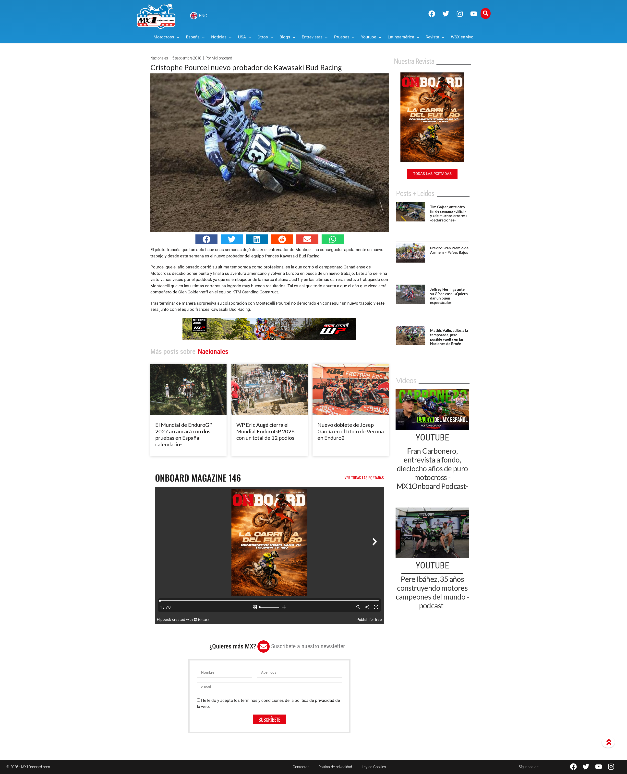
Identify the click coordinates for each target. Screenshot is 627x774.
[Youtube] (474, 14)
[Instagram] (460, 14)
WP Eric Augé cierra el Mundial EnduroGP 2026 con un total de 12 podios (265, 431)
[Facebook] (432, 14)
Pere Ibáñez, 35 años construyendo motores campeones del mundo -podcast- (432, 592)
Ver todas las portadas (364, 478)
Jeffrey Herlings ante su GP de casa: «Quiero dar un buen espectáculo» (449, 296)
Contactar (301, 767)
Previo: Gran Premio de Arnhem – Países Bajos (449, 250)
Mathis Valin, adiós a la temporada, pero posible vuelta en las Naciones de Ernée (449, 337)
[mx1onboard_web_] (269, 338)
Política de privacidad (335, 767)
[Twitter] (446, 14)
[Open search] (486, 13)
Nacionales (159, 58)
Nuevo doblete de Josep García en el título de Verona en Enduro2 (350, 431)
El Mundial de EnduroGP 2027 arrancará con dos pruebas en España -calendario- (183, 434)
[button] (206, 239)
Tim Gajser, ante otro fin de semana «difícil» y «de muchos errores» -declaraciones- (448, 213)
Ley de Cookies (374, 767)
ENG (203, 16)
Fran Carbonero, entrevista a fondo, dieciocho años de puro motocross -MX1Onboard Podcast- (432, 468)
